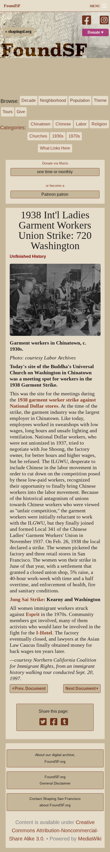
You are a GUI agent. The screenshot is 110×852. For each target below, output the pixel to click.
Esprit (33, 614)
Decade (28, 100)
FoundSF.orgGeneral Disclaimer (55, 780)
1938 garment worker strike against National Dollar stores (53, 403)
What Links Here (55, 148)
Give (21, 112)
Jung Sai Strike (26, 599)
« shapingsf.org (18, 31)
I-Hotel (44, 633)
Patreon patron (54, 194)
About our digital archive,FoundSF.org (55, 758)
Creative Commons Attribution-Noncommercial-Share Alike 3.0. (53, 830)
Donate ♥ (95, 32)
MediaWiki (89, 838)
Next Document (81, 688)
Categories (12, 127)
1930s (57, 136)
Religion (99, 124)
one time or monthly (55, 172)
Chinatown (40, 124)
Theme (100, 100)
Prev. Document (30, 688)
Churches (38, 136)
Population (80, 100)
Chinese (63, 124)
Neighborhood (53, 100)
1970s (74, 136)
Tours (8, 112)
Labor (81, 124)
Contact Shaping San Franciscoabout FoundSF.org (55, 802)
